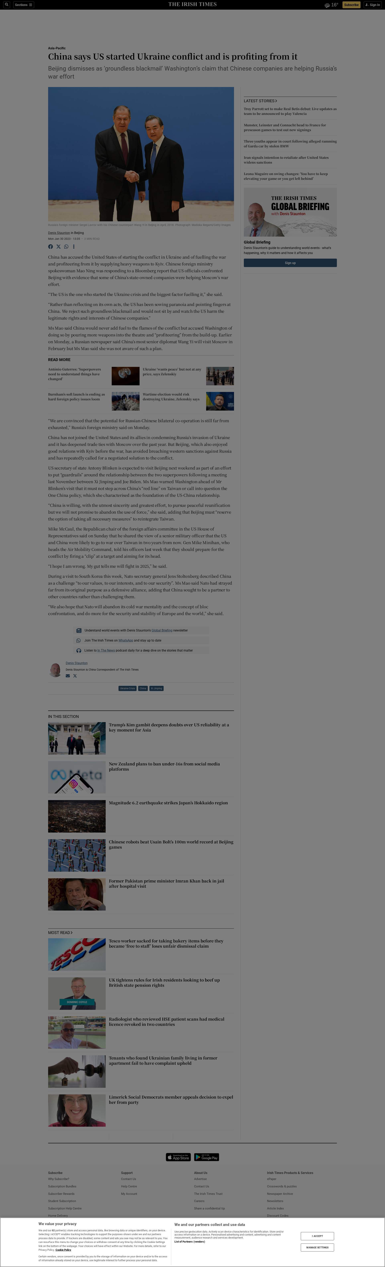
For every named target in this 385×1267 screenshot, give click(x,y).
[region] (192, 1242)
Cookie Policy (63, 1249)
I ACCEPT (317, 1236)
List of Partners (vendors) (189, 1241)
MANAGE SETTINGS (317, 1247)
